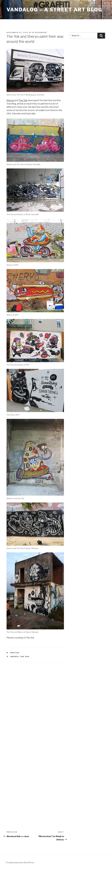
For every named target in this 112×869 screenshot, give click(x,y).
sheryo (14, 657)
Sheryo (10, 100)
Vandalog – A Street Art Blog (54, 10)
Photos (14, 653)
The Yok (23, 100)
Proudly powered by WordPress (20, 862)
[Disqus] (35, 700)
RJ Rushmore (39, 32)
